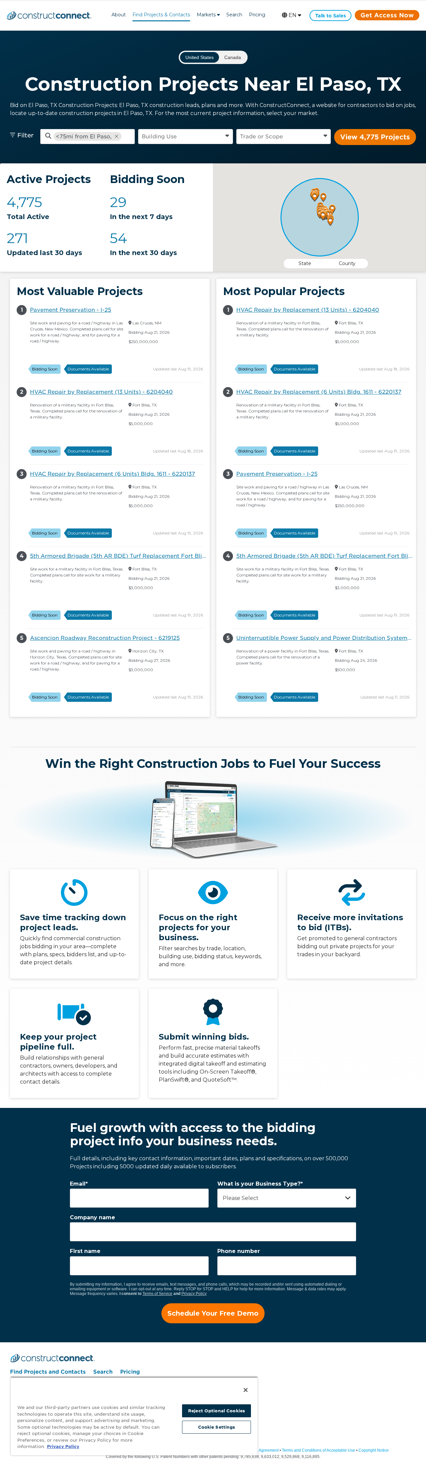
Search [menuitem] (102, 1372)
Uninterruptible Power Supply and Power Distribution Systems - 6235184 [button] (326, 638)
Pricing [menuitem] (130, 1372)
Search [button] (234, 15)
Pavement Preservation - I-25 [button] (70, 310)
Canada (232, 57)
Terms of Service (157, 1293)
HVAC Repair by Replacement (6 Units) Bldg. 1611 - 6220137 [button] (112, 474)
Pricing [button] (257, 15)
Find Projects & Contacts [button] (161, 15)
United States (199, 57)
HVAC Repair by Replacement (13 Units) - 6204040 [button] (101, 392)
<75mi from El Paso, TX (83, 136)
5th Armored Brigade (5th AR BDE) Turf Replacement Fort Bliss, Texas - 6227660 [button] (120, 556)
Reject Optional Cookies (216, 1410)
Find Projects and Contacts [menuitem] (48, 1372)
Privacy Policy (194, 1293)
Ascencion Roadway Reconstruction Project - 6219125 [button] (105, 638)
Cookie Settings (216, 1427)
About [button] (118, 15)
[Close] (245, 1390)
